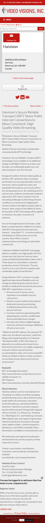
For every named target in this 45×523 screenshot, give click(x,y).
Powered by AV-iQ (34, 513)
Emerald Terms (8, 513)
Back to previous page (23, 78)
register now (6, 509)
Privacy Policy (21, 513)
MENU (8, 20)
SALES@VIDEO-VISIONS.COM (32, 2)
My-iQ (19, 25)
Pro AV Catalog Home (8, 25)
